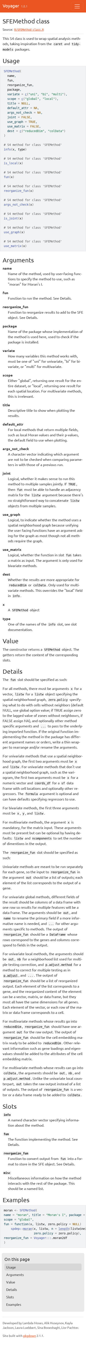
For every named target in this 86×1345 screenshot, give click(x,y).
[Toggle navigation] (77, 6)
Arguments (15, 1274)
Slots (10, 1297)
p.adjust (11, 975)
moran (27, 1228)
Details (11, 1289)
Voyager (11, 5)
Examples (13, 1304)
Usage (11, 1267)
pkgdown (29, 1336)
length (63, 1228)
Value (10, 1282)
